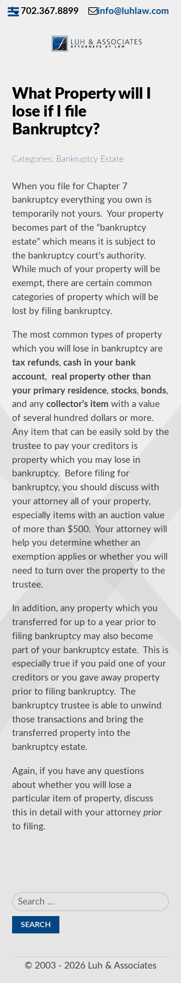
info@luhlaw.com (133, 11)
